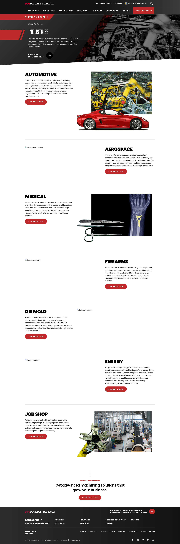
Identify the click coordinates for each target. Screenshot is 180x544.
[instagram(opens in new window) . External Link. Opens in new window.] (152, 540)
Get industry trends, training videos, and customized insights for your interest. (129, 511)
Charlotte (93, 532)
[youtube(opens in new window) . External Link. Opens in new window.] (142, 540)
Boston (83, 532)
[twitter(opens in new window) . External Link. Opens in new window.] (147, 540)
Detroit (112, 532)
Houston (121, 532)
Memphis (143, 532)
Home (30, 24)
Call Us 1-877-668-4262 (37, 523)
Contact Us (90, 497)
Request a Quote (35, 17)
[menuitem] (103, 3)
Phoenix (152, 532)
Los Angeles (132, 532)
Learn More (35, 102)
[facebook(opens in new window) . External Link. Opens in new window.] (132, 540)
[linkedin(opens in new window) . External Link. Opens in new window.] (137, 540)
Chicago (103, 532)
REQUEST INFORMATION (36, 55)
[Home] (40, 3)
